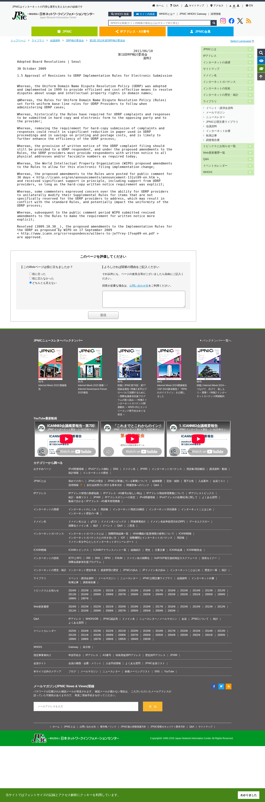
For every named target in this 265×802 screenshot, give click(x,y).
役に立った (39, 273)
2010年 (85, 594)
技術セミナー (209, 558)
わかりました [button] (249, 795)
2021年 (110, 590)
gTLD (94, 521)
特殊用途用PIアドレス (128, 655)
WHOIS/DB (92, 618)
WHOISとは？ (167, 13)
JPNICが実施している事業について (127, 481)
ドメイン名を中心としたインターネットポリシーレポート (101, 541)
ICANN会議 (175, 549)
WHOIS (207, 172)
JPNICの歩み (130, 570)
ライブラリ (38, 40)
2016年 (172, 590)
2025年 (72, 630)
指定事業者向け (42, 655)
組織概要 (157, 481)
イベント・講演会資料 (219, 108)
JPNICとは (209, 49)
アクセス (218, 5)
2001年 (197, 594)
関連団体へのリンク (137, 485)
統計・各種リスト (78, 497)
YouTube (169, 671)
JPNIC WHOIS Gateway (193, 13)
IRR (88, 558)
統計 (95, 525)
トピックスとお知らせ (46, 590)
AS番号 (107, 655)
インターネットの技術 (216, 88)
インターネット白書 (218, 130)
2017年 (159, 590)
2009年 (97, 594)
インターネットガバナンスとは (86, 533)
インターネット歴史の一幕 (83, 513)
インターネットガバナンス (219, 81)
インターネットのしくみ (82, 509)
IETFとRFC (75, 558)
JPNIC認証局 (110, 618)
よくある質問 (209, 497)
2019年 (135, 590)
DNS (115, 468)
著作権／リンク (108, 726)
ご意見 (131, 525)
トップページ (18, 40)
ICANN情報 (185, 533)
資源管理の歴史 (109, 570)
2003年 (172, 594)
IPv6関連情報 (76, 468)
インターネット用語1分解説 (128, 509)
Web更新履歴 (41, 606)
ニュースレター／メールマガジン (158, 618)
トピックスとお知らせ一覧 (219, 146)
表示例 (86, 647)
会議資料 (55, 40)
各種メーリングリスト (137, 671)
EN (251, 5)
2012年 (221, 590)
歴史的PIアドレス (155, 655)
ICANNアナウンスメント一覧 (109, 549)
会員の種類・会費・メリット (84, 663)
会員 (184, 618)
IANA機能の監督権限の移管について (153, 533)
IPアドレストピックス (201, 493)
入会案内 (203, 481)
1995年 (122, 639)
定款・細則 (173, 481)
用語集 (104, 509)
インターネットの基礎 (216, 62)
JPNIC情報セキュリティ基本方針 (167, 726)
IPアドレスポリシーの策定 (120, 497)
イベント (108, 525)
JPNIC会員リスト (155, 663)
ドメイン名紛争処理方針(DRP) (167, 521)
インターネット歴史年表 (82, 570)
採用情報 (216, 13)
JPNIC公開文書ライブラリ (222, 121)
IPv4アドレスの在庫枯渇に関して (178, 497)
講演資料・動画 (218, 468)
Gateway (73, 647)
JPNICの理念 (95, 481)
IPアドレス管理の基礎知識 (83, 493)
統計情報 (73, 472)
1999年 (221, 594)
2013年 (209, 590)
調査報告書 (213, 140)
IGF (123, 537)
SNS (157, 671)
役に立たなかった (43, 278)
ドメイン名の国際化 (138, 558)
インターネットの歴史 (95, 472)
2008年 (110, 594)
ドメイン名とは (77, 521)
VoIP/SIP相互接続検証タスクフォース (175, 558)
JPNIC (67, 31)
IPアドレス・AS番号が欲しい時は (122, 493)
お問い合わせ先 (138, 285)
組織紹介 (136, 549)
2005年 (147, 594)
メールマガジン (215, 112)
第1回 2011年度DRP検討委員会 (107, 40)
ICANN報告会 (194, 549)
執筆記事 (211, 135)
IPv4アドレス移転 (98, 468)
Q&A (175, 5)
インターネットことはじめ (196, 509)
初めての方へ (76, 481)
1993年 (147, 639)
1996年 (110, 639)
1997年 (85, 598)
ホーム (160, 5)
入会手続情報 (113, 663)
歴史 (147, 549)
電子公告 (189, 481)
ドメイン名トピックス (113, 521)
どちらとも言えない (44, 282)
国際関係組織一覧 (118, 533)
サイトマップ (196, 5)
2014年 (197, 590)
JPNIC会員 (202, 31)
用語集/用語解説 (195, 468)
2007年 (122, 594)
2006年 (135, 594)
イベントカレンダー (215, 165)
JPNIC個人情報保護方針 (133, 726)
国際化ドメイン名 (78, 525)
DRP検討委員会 (75, 40)
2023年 (85, 590)
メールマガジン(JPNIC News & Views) (61, 686)
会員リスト (219, 481)
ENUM (118, 558)
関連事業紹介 (138, 521)
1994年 (135, 639)
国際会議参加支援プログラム (84, 561)
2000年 (209, 594)
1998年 (72, 598)
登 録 (153, 706)
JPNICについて (200, 618)
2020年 (122, 590)
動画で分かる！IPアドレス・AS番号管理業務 (94, 501)
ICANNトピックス (78, 549)
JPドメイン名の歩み (153, 570)
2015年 (184, 590)
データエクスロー (199, 521)
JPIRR (143, 468)
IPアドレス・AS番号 (134, 31)
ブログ (72, 671)
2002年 (184, 594)
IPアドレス (210, 55)
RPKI (108, 558)
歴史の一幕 (211, 570)
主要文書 (160, 549)
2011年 (72, 594)
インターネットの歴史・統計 (220, 94)
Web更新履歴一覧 (214, 152)
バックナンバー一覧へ (216, 340)
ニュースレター (215, 117)
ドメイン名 (210, 75)
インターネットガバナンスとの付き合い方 (92, 537)
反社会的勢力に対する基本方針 (104, 485)
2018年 (147, 590)
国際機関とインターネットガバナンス (151, 537)
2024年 (72, 590)
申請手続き (74, 655)
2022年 (97, 590)
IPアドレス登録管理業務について (165, 493)
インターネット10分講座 (163, 509)
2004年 (159, 594)
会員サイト (40, 663)
